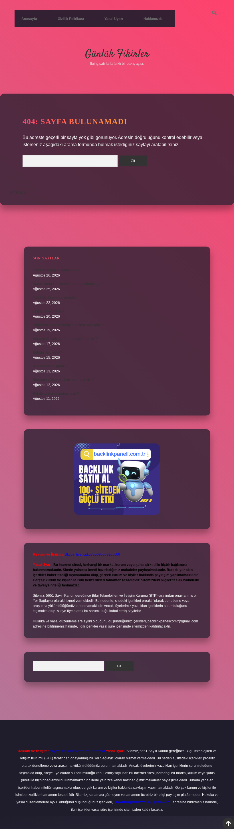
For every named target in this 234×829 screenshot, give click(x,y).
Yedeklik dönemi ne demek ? (55, 298)
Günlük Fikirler (117, 54)
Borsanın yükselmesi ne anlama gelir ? (63, 380)
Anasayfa (29, 19)
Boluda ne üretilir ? (47, 352)
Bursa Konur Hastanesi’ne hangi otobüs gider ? (69, 284)
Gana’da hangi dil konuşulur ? (56, 270)
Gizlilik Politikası (71, 19)
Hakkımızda (153, 19)
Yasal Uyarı (113, 19)
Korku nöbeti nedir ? (48, 311)
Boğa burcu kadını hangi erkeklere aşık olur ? (68, 325)
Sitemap (17, 192)
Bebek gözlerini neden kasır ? (56, 394)
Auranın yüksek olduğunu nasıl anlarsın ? (65, 339)
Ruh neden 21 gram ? (50, 366)
